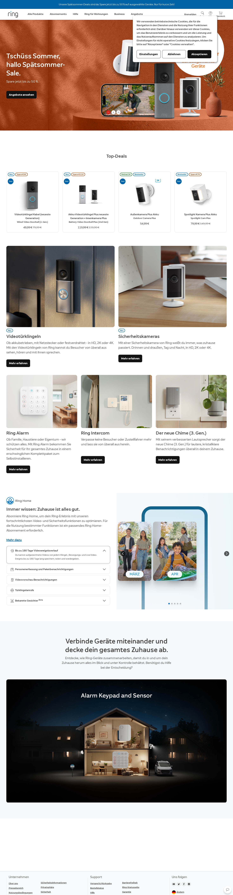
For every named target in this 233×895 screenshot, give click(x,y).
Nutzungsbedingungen (20, 892)
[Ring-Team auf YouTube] (174, 883)
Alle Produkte (35, 14)
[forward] (226, 555)
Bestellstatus (97, 888)
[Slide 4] (177, 605)
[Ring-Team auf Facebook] (184, 883)
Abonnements (58, 14)
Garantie (126, 892)
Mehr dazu (14, 540)
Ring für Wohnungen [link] (96, 14)
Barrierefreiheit (130, 882)
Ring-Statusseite (130, 887)
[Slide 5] (180, 605)
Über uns (13, 883)
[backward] (122, 555)
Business (119, 14)
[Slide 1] (169, 605)
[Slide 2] (172, 605)
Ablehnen (174, 54)
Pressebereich (16, 888)
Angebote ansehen (21, 94)
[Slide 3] (174, 605)
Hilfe (92, 892)
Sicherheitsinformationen (54, 882)
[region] (116, 744)
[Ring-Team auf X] (179, 883)
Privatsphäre (47, 887)
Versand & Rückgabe (101, 883)
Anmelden (190, 14)
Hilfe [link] (75, 14)
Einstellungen (148, 54)
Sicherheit (46, 892)
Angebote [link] (137, 14)
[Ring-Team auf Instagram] (189, 883)
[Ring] (13, 14)
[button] (227, 889)
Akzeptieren (199, 54)
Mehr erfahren (18, 363)
